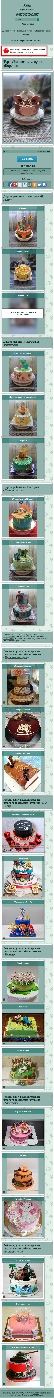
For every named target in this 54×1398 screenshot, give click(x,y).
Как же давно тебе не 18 (23, 815)
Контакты (38, 40)
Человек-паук (23, 586)
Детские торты (8, 31)
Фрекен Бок (23, 295)
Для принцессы (23, 1304)
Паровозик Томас (23, 543)
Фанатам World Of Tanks (23, 1347)
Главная (14, 40)
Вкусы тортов (26, 40)
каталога (36, 1394)
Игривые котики (23, 1112)
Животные (11, 344)
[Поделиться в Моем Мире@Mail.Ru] (30, 184)
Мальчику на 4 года (23, 902)
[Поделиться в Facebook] (10, 184)
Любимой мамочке (22, 666)
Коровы (9, 954)
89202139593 (8, 639)
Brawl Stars (23, 858)
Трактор (23, 1007)
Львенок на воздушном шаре (23, 397)
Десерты (26, 35)
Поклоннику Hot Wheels (22, 499)
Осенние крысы (23, 252)
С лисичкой (23, 1155)
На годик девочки (23, 1199)
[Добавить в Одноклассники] (34, 184)
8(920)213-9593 (27, 14)
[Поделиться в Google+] (15, 184)
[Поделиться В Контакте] (44, 184)
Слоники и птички (22, 354)
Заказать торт (28, 24)
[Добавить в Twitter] (39, 184)
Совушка (23, 441)
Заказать (27, 159)
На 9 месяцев (23, 1050)
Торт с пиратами (23, 1260)
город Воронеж (27, 9)
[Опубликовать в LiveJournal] (25, 184)
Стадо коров (23, 963)
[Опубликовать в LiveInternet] (20, 184)
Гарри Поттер (23, 710)
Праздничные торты (42, 31)
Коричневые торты (16, 657)
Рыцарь (22, 208)
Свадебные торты (24, 31)
